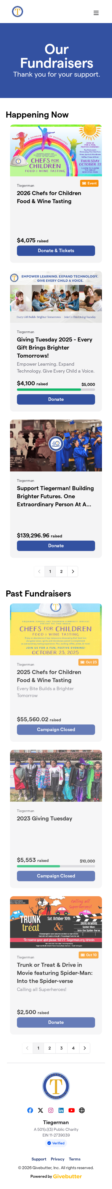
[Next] (72, 571)
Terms (74, 1159)
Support (39, 1159)
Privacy (57, 1159)
